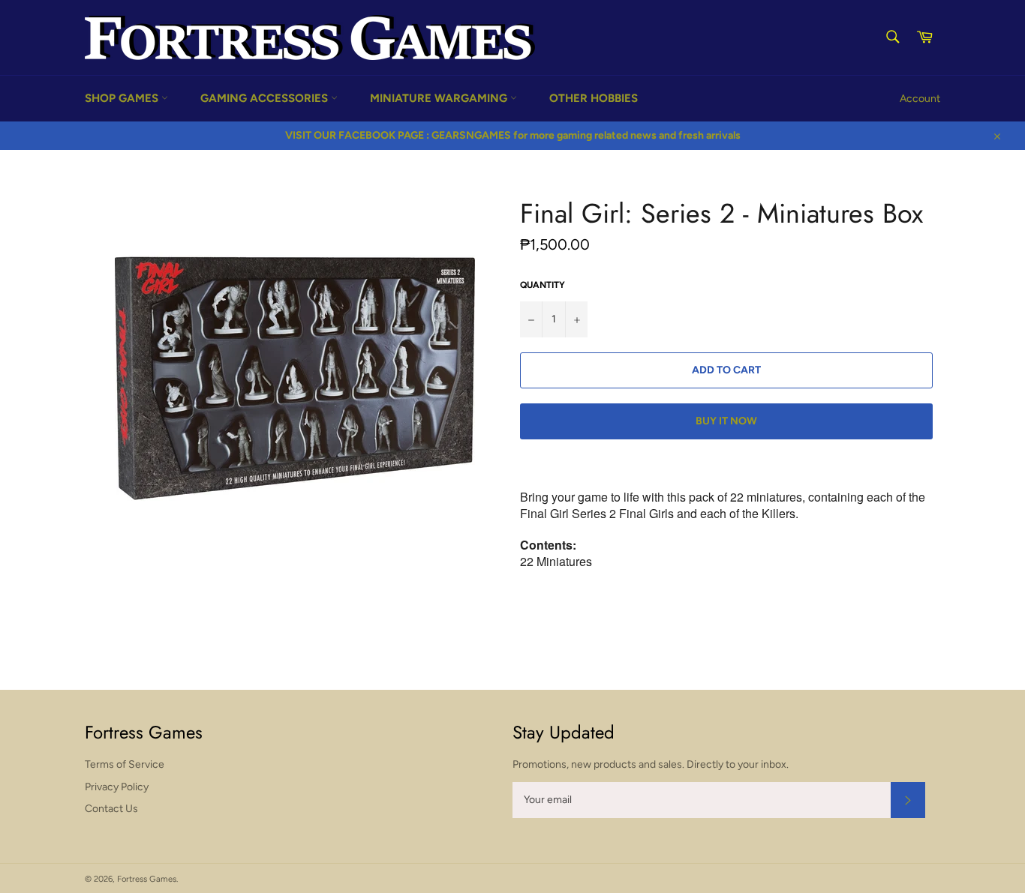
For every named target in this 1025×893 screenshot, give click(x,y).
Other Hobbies (593, 98)
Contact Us (111, 808)
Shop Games (123, 98)
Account (920, 98)
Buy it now (726, 421)
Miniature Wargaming (440, 98)
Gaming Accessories (265, 98)
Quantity (542, 285)
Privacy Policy (117, 787)
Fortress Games (146, 879)
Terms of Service (124, 764)
